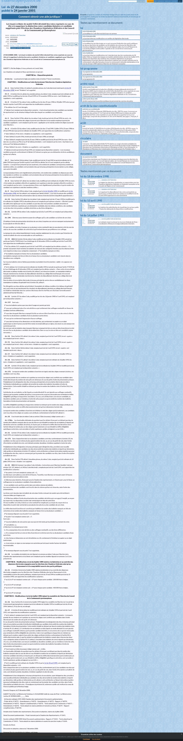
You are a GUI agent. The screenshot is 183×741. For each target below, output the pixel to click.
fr (179, 1)
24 (15, 10)
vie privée (150, 1)
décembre (22, 7)
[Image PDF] (72, 44)
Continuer (86, 739)
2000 (33, 7)
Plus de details (96, 739)
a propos (161, 1)
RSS (155, 1)
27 (13, 7)
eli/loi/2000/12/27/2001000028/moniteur (26, 44)
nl (181, 1)
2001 (31, 10)
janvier (23, 10)
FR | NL (65, 44)
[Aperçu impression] (76, 44)
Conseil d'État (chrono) (20, 48)
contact (174, 1)
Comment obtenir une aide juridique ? (40, 16)
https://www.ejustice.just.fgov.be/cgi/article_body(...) (33, 46)
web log (168, 1)
